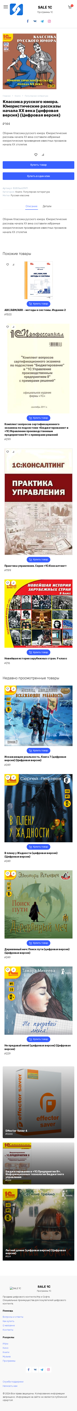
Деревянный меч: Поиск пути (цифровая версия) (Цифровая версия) (36, 951)
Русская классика (20, 195)
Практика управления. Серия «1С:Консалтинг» (35, 565)
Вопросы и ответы (13, 1316)
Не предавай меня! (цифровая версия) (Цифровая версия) (37, 1047)
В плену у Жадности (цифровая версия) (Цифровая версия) (30, 855)
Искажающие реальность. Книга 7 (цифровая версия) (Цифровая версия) (35, 758)
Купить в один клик (38, 176)
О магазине (9, 1325)
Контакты (8, 1329)
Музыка (7, 1356)
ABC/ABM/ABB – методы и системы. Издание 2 (35, 310)
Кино (5, 1348)
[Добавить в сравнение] (43, 155)
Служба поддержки (13, 1381)
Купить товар (38, 164)
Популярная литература (36, 96)
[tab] (31, 206)
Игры (5, 1343)
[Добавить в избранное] (36, 155)
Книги (18, 96)
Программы (9, 1360)
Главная (7, 96)
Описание (31, 206)
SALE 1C (45, 7)
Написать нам (10, 1386)
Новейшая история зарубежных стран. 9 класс (35, 658)
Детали (47, 206)
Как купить (8, 1321)
